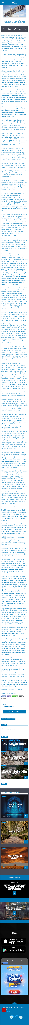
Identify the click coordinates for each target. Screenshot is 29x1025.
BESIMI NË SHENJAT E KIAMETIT (15, 857)
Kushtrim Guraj (8, 706)
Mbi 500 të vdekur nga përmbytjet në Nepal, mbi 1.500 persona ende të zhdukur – (14, 772)
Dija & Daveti (11, 740)
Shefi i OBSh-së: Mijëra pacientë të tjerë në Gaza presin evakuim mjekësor (14, 758)
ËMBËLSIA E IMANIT (14, 831)
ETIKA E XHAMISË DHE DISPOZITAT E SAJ (14, 745)
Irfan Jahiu (5, 815)
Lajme (3, 753)
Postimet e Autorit (14, 711)
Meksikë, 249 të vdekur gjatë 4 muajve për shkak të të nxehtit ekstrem (15, 887)
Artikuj (4, 740)
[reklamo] (14, 994)
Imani (18, 740)
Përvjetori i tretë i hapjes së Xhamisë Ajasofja (15, 908)
